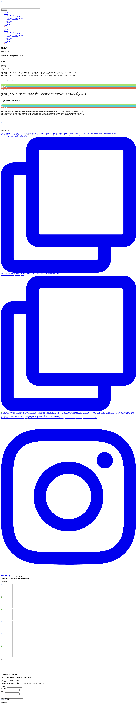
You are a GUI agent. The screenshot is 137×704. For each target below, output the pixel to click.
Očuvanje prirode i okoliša (13, 16)
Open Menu (4, 9)
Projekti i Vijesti (8, 21)
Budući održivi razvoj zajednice (15, 18)
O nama (6, 14)
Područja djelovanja (9, 15)
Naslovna (6, 12)
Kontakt (6, 25)
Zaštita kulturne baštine (13, 19)
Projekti (9, 22)
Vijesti (8, 24)
